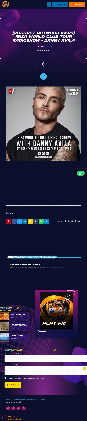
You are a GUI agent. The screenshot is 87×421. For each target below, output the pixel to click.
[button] (81, 173)
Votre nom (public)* (12, 354)
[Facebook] (13, 408)
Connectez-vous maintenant (55, 268)
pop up (77, 4)
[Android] (18, 408)
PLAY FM (54, 323)
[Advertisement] (43, 181)
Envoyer (13, 384)
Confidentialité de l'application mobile (30, 399)
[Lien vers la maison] (6, 4)
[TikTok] (8, 408)
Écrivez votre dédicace (45, 367)
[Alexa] (24, 408)
